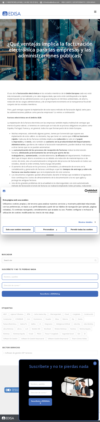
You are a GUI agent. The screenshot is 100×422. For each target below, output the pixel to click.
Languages (23, 7)
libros (19, 329)
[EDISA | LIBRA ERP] (8, 418)
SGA (78, 334)
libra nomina (88, 324)
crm (28, 319)
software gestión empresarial (58, 339)
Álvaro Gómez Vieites (79, 339)
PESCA (39, 334)
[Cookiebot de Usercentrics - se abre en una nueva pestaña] (86, 191)
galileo (33, 324)
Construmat (7, 319)
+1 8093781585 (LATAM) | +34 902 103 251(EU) (21, 2)
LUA (26, 329)
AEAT (5, 314)
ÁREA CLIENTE (66, 2)
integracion (48, 324)
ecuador (48, 319)
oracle (31, 334)
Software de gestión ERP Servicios (18, 353)
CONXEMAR (19, 319)
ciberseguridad (55, 314)
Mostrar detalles (86, 222)
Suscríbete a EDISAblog (50, 294)
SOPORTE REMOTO (78, 2)
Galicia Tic (23, 324)
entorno (65, 319)
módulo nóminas (61, 329)
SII (84, 334)
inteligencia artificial (63, 324)
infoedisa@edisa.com (51, 2)
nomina (73, 329)
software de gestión (10, 339)
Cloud (67, 314)
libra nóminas (8, 329)
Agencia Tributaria (17, 314)
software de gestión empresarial (32, 339)
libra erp (77, 324)
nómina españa (85, 329)
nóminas (6, 334)
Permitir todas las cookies (82, 229)
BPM (28, 314)
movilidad (47, 329)
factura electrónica (9, 324)
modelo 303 (36, 329)
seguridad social (68, 334)
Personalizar (48, 229)
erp (73, 319)
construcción (88, 314)
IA (40, 324)
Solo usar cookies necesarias (18, 229)
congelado (76, 314)
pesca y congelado (51, 334)
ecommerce (38, 319)
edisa (57, 319)
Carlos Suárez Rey (40, 314)
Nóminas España (19, 334)
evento (80, 319)
